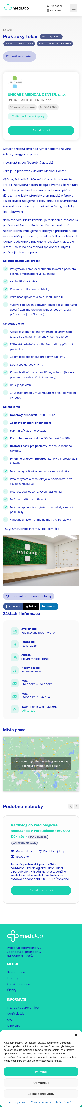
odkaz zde (28, 711)
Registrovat (56, 10)
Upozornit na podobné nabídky (31, 596)
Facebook (14, 606)
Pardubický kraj (53, 851)
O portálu (13, 1025)
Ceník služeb (15, 1013)
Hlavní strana (16, 972)
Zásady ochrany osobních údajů (50, 1102)
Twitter (33, 606)
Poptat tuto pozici (41, 890)
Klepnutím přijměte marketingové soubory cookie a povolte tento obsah (41, 763)
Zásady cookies (18, 1102)
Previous (70, 806)
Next (76, 806)
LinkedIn (51, 606)
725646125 (50, 107)
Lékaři (7, 30)
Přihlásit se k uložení (19, 56)
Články (11, 990)
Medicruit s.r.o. (25, 851)
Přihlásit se (55, 6)
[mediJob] (16, 7)
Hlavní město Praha (35, 659)
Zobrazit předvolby (41, 1093)
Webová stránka (24, 107)
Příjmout (41, 1071)
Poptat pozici (41, 130)
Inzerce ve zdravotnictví (23, 1007)
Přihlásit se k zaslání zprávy (28, 116)
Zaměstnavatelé (18, 984)
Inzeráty (12, 978)
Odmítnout (41, 1082)
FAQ (10, 1019)
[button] (76, 1035)
